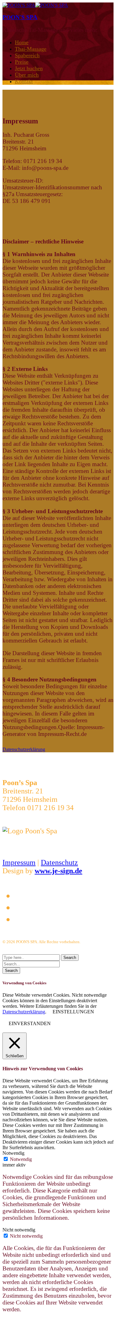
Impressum (19, 862)
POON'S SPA (19, 17)
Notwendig (21, 1159)
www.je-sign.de (58, 871)
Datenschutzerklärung (23, 1011)
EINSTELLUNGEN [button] (73, 1011)
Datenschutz (59, 862)
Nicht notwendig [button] (18, 1229)
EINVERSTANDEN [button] (30, 1023)
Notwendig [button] (13, 1153)
